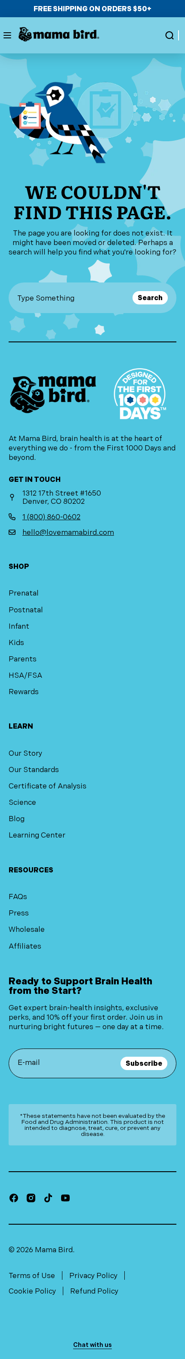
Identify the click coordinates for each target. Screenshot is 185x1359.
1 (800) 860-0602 (51, 516)
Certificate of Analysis (47, 786)
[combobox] (73, 297)
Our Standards (34, 769)
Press (19, 913)
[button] (169, 35)
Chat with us (92, 1344)
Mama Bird (54, 1249)
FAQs (18, 896)
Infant (19, 626)
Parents (23, 659)
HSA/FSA (25, 675)
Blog (17, 818)
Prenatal (24, 593)
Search (150, 298)
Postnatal (26, 609)
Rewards (24, 691)
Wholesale (27, 929)
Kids (16, 642)
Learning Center (37, 835)
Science (22, 802)
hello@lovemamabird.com (68, 532)
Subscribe (144, 1063)
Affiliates (25, 946)
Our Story (25, 753)
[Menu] (7, 35)
